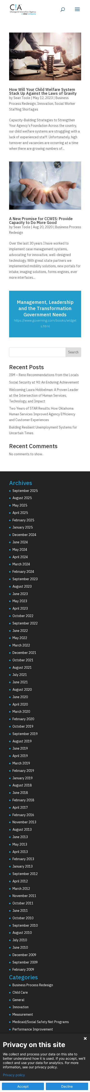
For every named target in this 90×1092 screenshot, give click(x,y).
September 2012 (25, 874)
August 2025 (22, 498)
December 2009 (24, 955)
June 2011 (20, 910)
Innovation (45, 103)
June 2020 (20, 697)
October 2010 (22, 918)
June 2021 (20, 682)
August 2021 (22, 667)
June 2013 (20, 837)
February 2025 (23, 520)
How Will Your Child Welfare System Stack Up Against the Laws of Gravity (43, 91)
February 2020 (23, 719)
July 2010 (19, 940)
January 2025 (22, 527)
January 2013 (22, 866)
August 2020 (22, 689)
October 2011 (22, 903)
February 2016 (23, 815)
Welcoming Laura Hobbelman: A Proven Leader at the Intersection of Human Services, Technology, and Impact (43, 395)
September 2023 (25, 579)
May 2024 (19, 549)
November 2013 (24, 822)
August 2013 (22, 829)
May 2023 (19, 601)
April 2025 (20, 513)
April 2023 (20, 608)
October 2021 (22, 660)
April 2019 (20, 756)
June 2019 (20, 748)
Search (73, 352)
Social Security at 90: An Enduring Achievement (44, 382)
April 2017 (20, 807)
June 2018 (20, 793)
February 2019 (23, 771)
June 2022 (20, 631)
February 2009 (23, 969)
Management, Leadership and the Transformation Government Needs (45, 308)
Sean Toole (21, 98)
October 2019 (22, 726)
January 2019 (22, 778)
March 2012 (21, 888)
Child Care (20, 992)
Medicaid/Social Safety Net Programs (40, 1022)
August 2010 (22, 932)
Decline (67, 1086)
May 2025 (19, 505)
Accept (23, 1086)
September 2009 (25, 962)
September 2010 (25, 925)
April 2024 (20, 557)
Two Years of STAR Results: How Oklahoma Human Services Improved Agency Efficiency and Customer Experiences (42, 414)
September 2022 (25, 623)
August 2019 (22, 741)
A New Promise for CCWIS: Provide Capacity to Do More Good (41, 220)
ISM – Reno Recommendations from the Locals (44, 375)
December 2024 (24, 535)
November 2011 (24, 896)
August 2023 (22, 586)
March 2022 (21, 645)
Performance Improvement (32, 1029)
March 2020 (21, 711)
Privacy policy (14, 1075)
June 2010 (20, 947)
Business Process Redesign (32, 985)
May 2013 (19, 844)
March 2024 (21, 564)
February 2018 (23, 800)
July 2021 (19, 675)
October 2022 (22, 616)
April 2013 (20, 852)
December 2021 (24, 653)
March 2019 (21, 763)
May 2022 (19, 638)
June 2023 (20, 594)
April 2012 (20, 881)
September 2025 (25, 491)
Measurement (22, 1014)
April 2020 (20, 704)
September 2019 (25, 734)
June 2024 (20, 542)
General (18, 1000)
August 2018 (22, 785)
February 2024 (23, 571)
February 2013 (23, 859)
